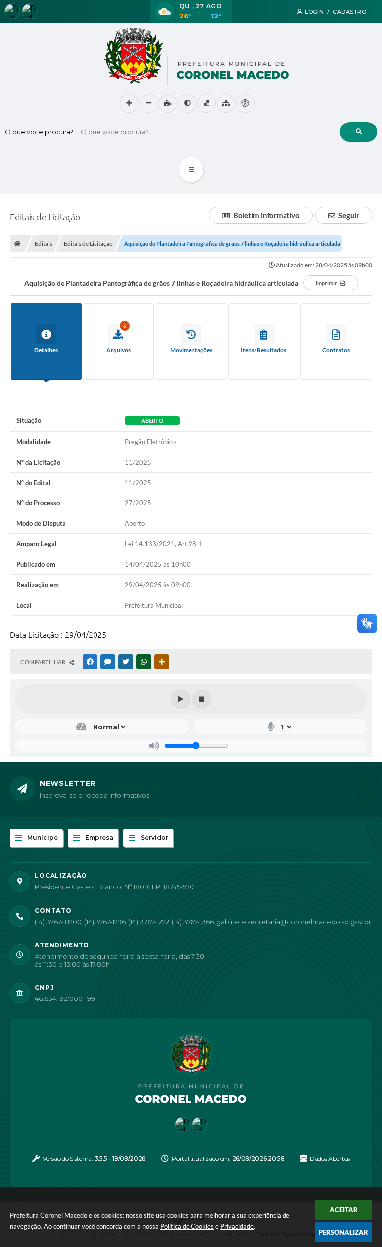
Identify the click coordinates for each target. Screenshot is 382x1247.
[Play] (181, 699)
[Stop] (202, 699)
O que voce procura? (39, 132)
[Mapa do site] (226, 103)
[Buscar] (358, 132)
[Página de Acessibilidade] (245, 103)
